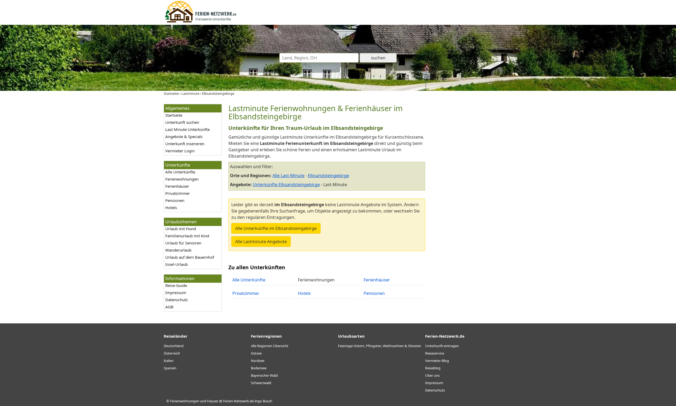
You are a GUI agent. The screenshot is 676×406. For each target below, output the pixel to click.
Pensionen (174, 200)
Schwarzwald (261, 382)
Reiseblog (432, 368)
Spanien (170, 368)
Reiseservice (434, 353)
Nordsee (257, 360)
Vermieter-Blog (437, 360)
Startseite (173, 115)
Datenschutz (176, 299)
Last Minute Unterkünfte (187, 129)
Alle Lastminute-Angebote (261, 241)
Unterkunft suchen (182, 122)
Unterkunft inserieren (184, 143)
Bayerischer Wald (264, 375)
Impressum (175, 292)
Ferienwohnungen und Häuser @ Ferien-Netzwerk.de (212, 401)
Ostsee (256, 353)
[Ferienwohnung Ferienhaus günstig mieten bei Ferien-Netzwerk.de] (201, 22)
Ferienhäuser (177, 186)
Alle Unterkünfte (180, 171)
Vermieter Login (180, 150)
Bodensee (258, 368)
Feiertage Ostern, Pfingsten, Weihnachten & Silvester (379, 345)
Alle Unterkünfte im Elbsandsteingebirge (276, 228)
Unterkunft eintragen (442, 345)
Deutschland (174, 345)
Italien (168, 360)
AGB (169, 306)
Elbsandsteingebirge (328, 175)
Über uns (432, 375)
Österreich (172, 353)
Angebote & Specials (184, 136)
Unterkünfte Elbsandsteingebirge (286, 184)
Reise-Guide (176, 285)
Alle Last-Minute (288, 175)
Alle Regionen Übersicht (269, 345)
